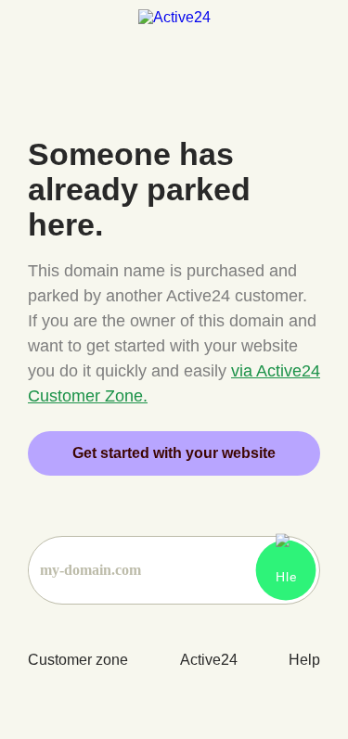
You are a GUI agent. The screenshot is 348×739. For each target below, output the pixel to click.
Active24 (209, 660)
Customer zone (78, 660)
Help (304, 660)
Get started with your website (174, 453)
